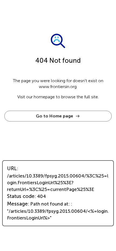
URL (12, 169)
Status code (21, 196)
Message (17, 204)
